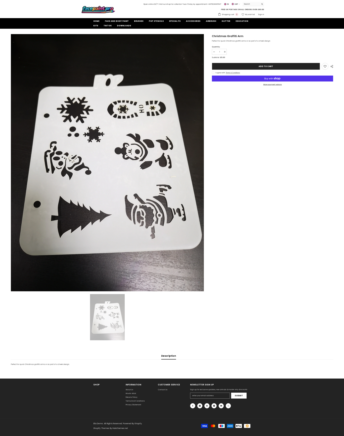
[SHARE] (330, 66)
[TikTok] (214, 405)
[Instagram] (199, 405)
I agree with (220, 73)
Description (168, 355)
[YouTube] (221, 405)
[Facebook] (192, 405)
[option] (107, 162)
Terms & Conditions (233, 73)
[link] (325, 66)
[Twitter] (228, 405)
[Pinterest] (206, 405)
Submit (239, 395)
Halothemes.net (120, 428)
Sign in (261, 14)
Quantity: (216, 47)
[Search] (253, 4)
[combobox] (251, 4)
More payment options (272, 84)
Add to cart (266, 66)
